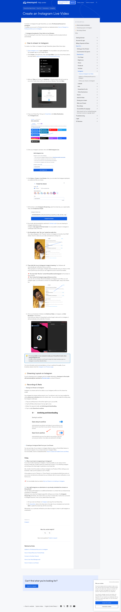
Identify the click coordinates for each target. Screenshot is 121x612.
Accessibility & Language (83, 108)
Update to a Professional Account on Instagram (36, 549)
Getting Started (80, 37)
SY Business (79, 121)
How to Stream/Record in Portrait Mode (34, 552)
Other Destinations (83, 92)
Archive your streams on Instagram (87, 80)
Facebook (80, 65)
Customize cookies (106, 606)
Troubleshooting (80, 115)
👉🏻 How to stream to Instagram (82, 25)
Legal (77, 118)
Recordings (80, 106)
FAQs (76, 33)
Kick (79, 86)
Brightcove (80, 60)
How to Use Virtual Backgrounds (32, 559)
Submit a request (90, 2)
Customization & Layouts (83, 51)
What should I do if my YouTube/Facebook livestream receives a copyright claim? (86, 112)
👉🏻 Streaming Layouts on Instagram (83, 27)
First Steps (80, 57)
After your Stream (81, 103)
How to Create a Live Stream (32, 563)
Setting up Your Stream (83, 49)
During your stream (82, 100)
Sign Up (73, 2)
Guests (79, 94)
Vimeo (79, 62)
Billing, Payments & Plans (82, 43)
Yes (45, 533)
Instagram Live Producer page (46, 367)
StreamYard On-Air (83, 89)
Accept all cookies (106, 602)
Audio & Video (80, 97)
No (49, 533)
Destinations (46, 8)
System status (80, 2)
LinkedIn (80, 83)
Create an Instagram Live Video (86, 74)
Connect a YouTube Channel (32, 556)
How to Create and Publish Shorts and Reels (58, 451)
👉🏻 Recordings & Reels (80, 30)
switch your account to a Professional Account (48, 56)
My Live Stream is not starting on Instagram (53, 481)
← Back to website (29, 606)
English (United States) (51, 606)
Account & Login (80, 40)
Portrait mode (53, 223)
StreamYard (48, 114)
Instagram (52, 8)
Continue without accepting (114, 581)
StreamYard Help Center (29, 8)
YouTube (80, 68)
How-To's (39, 8)
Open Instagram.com (33, 50)
